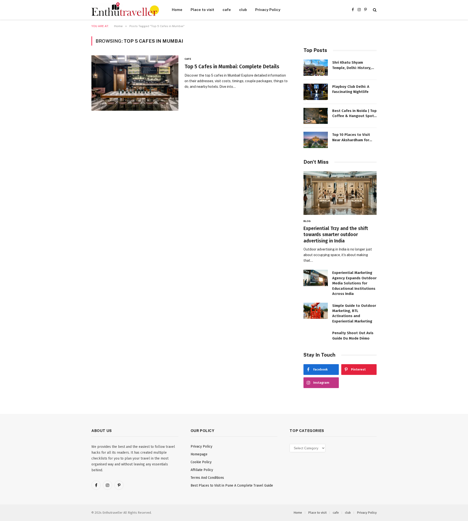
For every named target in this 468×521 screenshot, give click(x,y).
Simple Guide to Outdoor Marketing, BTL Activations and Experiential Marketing (354, 313)
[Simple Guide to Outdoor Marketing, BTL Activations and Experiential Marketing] (315, 311)
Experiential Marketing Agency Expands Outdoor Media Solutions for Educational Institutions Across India (354, 283)
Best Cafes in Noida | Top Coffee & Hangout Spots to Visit (354, 114)
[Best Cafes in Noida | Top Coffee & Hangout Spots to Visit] (315, 116)
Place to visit (202, 10)
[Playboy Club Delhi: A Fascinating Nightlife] (315, 92)
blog (307, 221)
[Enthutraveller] (125, 10)
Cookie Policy (201, 462)
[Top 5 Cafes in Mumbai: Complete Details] (134, 83)
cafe (227, 10)
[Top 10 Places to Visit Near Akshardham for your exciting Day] (315, 140)
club (243, 10)
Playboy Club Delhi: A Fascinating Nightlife (350, 89)
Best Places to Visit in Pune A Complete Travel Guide (232, 485)
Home (177, 10)
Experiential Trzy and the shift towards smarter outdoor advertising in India (335, 235)
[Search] (374, 9)
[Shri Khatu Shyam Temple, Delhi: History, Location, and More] (315, 68)
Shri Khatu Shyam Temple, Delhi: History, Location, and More (351, 65)
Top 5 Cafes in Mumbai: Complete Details (232, 66)
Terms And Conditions (207, 478)
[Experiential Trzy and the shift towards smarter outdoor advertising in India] (340, 193)
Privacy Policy (267, 10)
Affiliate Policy (202, 470)
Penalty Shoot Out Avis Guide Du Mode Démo (352, 335)
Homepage (199, 454)
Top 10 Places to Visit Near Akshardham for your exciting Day (351, 137)
